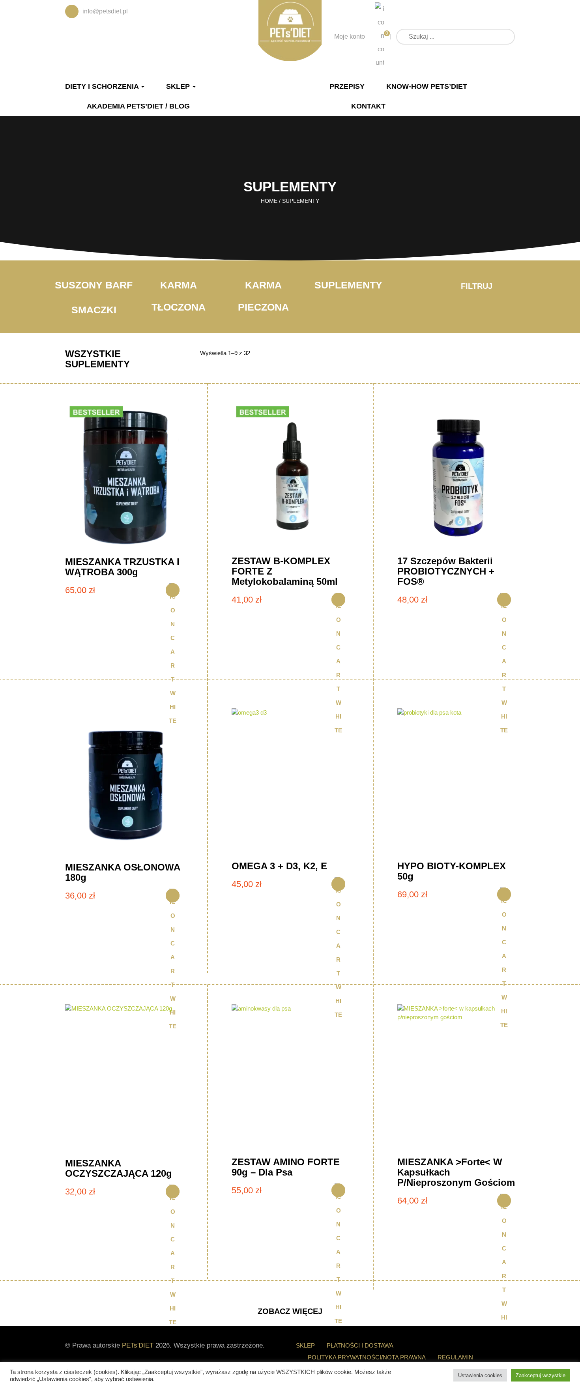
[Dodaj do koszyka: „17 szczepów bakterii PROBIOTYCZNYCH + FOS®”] (504, 600)
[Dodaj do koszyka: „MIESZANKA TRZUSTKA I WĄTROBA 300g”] (173, 590)
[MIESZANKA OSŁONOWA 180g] (124, 782)
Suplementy (348, 284)
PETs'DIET (137, 1345)
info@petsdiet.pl (105, 11)
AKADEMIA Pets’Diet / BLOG (138, 106)
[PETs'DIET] (290, 29)
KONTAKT (368, 106)
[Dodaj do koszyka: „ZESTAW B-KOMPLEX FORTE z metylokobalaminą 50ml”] (338, 600)
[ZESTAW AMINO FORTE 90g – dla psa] (290, 1077)
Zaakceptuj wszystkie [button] (540, 1375)
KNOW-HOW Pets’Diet (426, 86)
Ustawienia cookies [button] (480, 1375)
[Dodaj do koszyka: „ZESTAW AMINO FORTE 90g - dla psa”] (338, 1190)
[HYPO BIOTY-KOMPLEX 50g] (456, 781)
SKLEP (179, 86)
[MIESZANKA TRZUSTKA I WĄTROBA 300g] (124, 477)
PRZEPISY (347, 86)
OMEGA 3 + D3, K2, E (279, 866)
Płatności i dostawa (360, 1345)
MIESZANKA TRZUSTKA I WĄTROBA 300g (122, 566)
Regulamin (455, 1357)
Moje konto (349, 36)
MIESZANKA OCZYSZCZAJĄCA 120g (118, 1168)
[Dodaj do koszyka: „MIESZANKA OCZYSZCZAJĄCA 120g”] (173, 1191)
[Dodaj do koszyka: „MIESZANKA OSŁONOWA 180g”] (173, 895)
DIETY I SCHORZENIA (102, 86)
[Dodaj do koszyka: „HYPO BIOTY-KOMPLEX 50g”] (504, 894)
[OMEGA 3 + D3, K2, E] (290, 781)
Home (269, 201)
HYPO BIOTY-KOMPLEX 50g (451, 871)
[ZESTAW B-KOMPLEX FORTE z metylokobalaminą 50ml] (290, 476)
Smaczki (93, 309)
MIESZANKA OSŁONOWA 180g (122, 872)
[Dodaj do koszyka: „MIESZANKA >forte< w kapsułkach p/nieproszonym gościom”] (504, 1200)
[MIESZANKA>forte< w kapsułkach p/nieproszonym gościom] (456, 1077)
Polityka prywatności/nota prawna (367, 1357)
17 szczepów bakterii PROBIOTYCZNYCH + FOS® (445, 571)
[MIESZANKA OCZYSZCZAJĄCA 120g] (124, 1078)
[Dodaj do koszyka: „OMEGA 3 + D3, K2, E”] (338, 884)
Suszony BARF (94, 284)
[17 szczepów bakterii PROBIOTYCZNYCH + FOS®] (456, 476)
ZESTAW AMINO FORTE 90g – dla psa (286, 1167)
